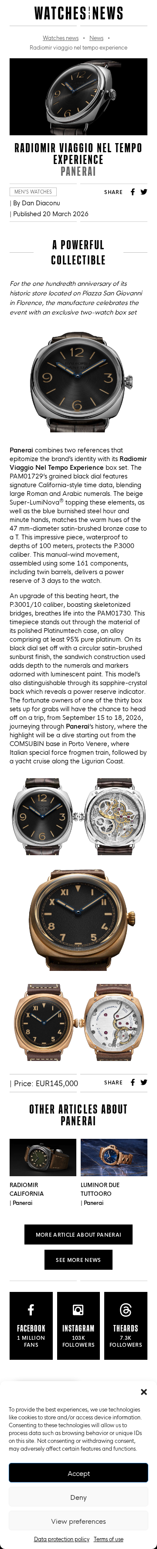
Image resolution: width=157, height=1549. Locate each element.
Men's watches (33, 191)
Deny (78, 1497)
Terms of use (108, 1538)
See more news (78, 1259)
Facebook (132, 191)
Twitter (143, 191)
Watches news (60, 37)
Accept (79, 1473)
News (96, 37)
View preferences (78, 1521)
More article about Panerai (79, 1234)
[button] (144, 1392)
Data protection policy (61, 1538)
